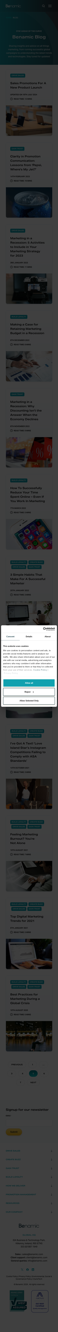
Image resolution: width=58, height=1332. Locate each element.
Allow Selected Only (29, 700)
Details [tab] (29, 636)
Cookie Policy (40, 670)
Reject (27, 692)
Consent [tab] (10, 636)
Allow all (29, 683)
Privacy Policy (11, 673)
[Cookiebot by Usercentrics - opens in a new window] (43, 629)
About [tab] (48, 636)
